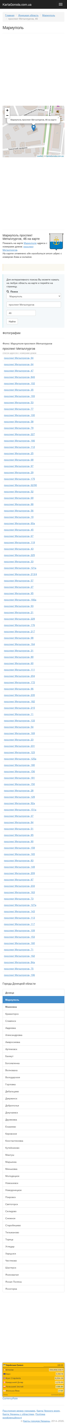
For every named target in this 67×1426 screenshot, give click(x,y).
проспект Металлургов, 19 (19, 517)
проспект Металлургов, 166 (19, 440)
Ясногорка (11, 1288)
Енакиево (10, 1126)
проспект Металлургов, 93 (19, 606)
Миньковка (11, 1169)
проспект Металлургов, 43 (19, 548)
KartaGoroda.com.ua (17, 3)
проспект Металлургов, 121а (20, 567)
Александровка (13, 1035)
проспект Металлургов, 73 (19, 898)
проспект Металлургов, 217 (19, 631)
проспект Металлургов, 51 (19, 828)
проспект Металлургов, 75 (19, 968)
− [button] (7, 115)
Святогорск (11, 1204)
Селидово (10, 1211)
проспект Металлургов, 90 (19, 841)
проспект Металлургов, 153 (19, 936)
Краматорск (12, 1013)
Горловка (10, 1084)
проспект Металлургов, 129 (19, 796)
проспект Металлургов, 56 (19, 510)
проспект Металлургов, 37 (19, 816)
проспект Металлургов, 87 (19, 879)
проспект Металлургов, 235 (19, 695)
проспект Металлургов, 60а (19, 523)
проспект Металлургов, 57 (19, 580)
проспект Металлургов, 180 (19, 765)
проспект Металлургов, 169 (19, 733)
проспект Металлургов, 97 (19, 466)
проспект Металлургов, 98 (19, 637)
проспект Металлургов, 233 (19, 886)
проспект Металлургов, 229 (19, 618)
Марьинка (10, 1161)
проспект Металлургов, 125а (20, 758)
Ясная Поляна (13, 1281)
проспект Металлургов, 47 (19, 370)
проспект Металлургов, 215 (19, 707)
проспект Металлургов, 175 (19, 478)
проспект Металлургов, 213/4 (20, 574)
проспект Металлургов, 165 (19, 854)
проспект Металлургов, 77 (19, 408)
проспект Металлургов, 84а (19, 962)
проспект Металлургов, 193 (19, 396)
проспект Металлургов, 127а (20, 905)
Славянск (10, 1020)
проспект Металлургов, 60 (19, 663)
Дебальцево (12, 1091)
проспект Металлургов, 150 (19, 784)
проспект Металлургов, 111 (19, 669)
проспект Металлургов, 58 (19, 421)
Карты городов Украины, (37, 1421)
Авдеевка (10, 1028)
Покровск (10, 1197)
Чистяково (11, 1260)
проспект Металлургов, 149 (19, 866)
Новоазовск (11, 1183)
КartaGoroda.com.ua (55, 156)
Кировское (11, 1133)
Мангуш (9, 1154)
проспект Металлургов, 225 (19, 555)
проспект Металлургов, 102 (19, 383)
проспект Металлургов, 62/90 (20, 485)
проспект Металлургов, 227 (19, 434)
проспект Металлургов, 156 (19, 771)
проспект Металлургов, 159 (19, 847)
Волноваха (11, 1070)
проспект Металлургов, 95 (19, 593)
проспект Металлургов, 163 (19, 892)
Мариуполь (48, 15)
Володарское (12, 1077)
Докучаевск (11, 1112)
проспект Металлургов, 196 (19, 975)
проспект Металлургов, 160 (19, 943)
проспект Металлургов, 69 (19, 497)
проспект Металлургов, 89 (19, 656)
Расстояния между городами (19, 1410)
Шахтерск (10, 1267)
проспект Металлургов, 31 (19, 650)
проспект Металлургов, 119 (19, 542)
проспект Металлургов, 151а (20, 809)
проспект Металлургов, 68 (19, 459)
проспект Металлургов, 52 (19, 491)
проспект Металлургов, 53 (19, 402)
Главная (9, 15)
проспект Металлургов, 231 (19, 746)
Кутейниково (12, 1147)
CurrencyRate (10, 1398)
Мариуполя (30, 243)
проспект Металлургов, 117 (19, 924)
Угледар (9, 1246)
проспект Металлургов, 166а (20, 599)
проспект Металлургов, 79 (19, 427)
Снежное (10, 1218)
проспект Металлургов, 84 (19, 822)
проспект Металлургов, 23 (19, 739)
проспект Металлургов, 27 (19, 587)
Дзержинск (11, 1098)
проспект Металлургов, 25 (19, 453)
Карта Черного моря (48, 1410)
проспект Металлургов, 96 (19, 688)
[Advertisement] (33, 70)
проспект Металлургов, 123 (19, 752)
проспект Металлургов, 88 (19, 504)
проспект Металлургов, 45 (19, 529)
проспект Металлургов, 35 (19, 389)
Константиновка (14, 1140)
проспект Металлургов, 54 (19, 726)
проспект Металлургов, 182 (19, 701)
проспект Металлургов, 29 (19, 472)
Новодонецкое (13, 1190)
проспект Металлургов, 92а (19, 803)
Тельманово (12, 1232)
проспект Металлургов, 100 (19, 415)
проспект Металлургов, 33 (19, 561)
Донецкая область (28, 15)
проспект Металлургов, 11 (19, 714)
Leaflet (40, 156)
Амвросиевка (12, 1042)
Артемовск (11, 1049)
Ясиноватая (12, 1274)
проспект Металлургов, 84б (19, 377)
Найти (12, 321)
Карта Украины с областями (18, 1414)
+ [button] (7, 110)
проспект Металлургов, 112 (19, 447)
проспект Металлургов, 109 (19, 930)
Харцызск (10, 1253)
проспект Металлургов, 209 (19, 873)
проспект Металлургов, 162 (19, 955)
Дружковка (11, 1119)
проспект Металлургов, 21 (19, 612)
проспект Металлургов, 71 (19, 949)
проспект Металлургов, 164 (19, 644)
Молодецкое (12, 1176)
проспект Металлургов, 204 (19, 676)
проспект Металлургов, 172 (19, 682)
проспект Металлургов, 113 (19, 917)
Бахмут (9, 1056)
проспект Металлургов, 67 (19, 536)
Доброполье (12, 1105)
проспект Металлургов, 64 (19, 364)
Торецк (9, 1239)
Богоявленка (12, 1063)
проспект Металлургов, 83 (19, 860)
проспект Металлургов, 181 (19, 777)
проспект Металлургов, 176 (19, 625)
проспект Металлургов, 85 (19, 835)
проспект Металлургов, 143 (19, 911)
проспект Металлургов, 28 (19, 790)
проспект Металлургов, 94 (19, 358)
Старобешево (13, 1225)
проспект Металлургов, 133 (19, 720)
